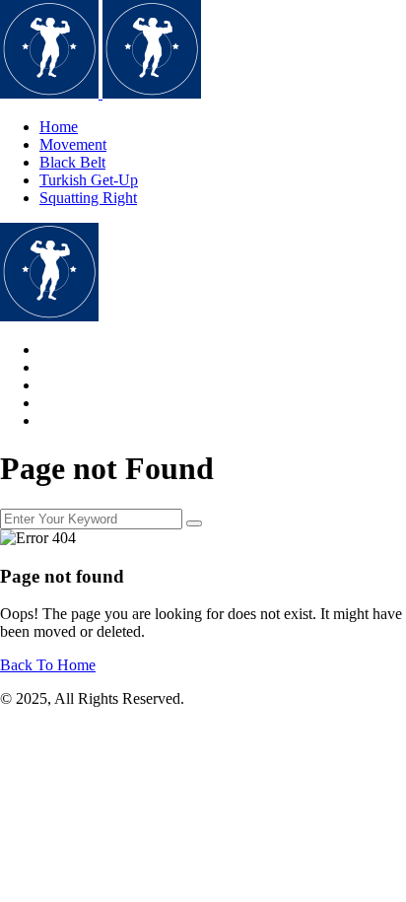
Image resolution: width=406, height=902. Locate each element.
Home (58, 126)
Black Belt (72, 162)
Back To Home (48, 665)
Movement (72, 144)
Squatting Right (88, 197)
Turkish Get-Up (88, 180)
